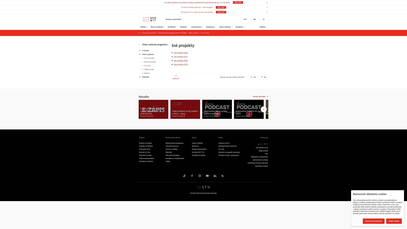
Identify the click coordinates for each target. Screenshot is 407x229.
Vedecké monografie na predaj (229, 152)
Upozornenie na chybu (260, 160)
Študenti (183, 27)
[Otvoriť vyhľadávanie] (263, 19)
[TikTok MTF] (184, 176)
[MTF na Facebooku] (192, 176)
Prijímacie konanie (145, 155)
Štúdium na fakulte (145, 143)
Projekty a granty (149, 69)
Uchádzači (171, 27)
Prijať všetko (394, 221)
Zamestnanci (196, 27)
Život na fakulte (157, 27)
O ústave (145, 51)
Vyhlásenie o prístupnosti (259, 157)
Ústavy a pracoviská (174, 19)
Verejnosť (239, 27)
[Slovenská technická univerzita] (203, 187)
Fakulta (143, 27)
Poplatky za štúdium (146, 146)
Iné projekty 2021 (181, 56)
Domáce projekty (149, 58)
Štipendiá (169, 152)
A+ (261, 144)
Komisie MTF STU (198, 152)
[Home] (139, 33)
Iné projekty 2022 (181, 53)
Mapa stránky (263, 151)
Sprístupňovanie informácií (227, 146)
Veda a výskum (225, 27)
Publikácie (147, 73)
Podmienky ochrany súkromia (258, 163)
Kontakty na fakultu (198, 155)
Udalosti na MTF (224, 143)
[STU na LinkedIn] (215, 176)
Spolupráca (210, 27)
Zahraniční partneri (172, 146)
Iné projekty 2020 (181, 60)
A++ (266, 144)
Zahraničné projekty (150, 62)
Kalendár (145, 77)
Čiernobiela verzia (262, 148)
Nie (265, 77)
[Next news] (264, 109)
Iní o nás (221, 149)
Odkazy (262, 27)
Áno (254, 77)
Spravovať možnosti (373, 221)
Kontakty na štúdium (146, 161)
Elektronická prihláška (146, 158)
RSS (266, 154)
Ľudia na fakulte (197, 143)
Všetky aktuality (259, 96)
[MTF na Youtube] (207, 176)
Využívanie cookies (261, 166)
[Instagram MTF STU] (200, 176)
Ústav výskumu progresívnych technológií (172, 33)
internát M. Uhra (144, 152)
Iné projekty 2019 (181, 64)
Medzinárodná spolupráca (174, 143)
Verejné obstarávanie (199, 149)
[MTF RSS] (223, 176)
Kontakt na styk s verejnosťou (228, 155)
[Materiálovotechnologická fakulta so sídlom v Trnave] (149, 19)
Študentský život (144, 149)
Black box (195, 146)
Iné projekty (147, 66)
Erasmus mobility (171, 149)
